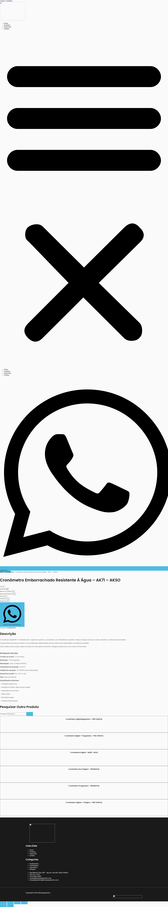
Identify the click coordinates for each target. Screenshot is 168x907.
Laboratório (33, 867)
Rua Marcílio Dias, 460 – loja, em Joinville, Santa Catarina (49, 873)
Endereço (3, 601)
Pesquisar (3, 714)
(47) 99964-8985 (35, 876)
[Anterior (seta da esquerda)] (3, 905)
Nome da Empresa (6, 594)
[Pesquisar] (29, 714)
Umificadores (34, 865)
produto (3, 589)
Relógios (33, 869)
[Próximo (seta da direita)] (10, 905)
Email (2, 596)
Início (2, 572)
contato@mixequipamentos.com (40, 878)
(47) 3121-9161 (35, 874)
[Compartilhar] (17, 902)
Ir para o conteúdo (6, 1)
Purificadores (34, 864)
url (1, 586)
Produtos (7, 25)
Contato (6, 29)
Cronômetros (9, 572)
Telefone (3, 599)
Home (6, 23)
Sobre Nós (7, 27)
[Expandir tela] (10, 902)
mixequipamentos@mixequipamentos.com (44, 880)
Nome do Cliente (6, 591)
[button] (84, 199)
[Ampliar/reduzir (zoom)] (3, 902)
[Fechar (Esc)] (24, 902)
